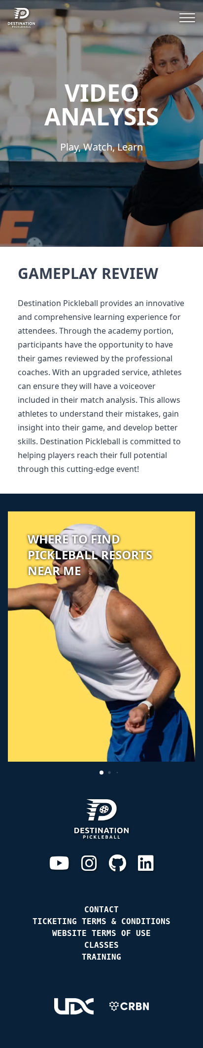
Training (101, 957)
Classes (101, 945)
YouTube (59, 863)
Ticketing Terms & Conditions (101, 921)
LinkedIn (146, 863)
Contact (101, 909)
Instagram (89, 863)
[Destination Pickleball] (26, 18)
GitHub (117, 863)
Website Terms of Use (101, 933)
